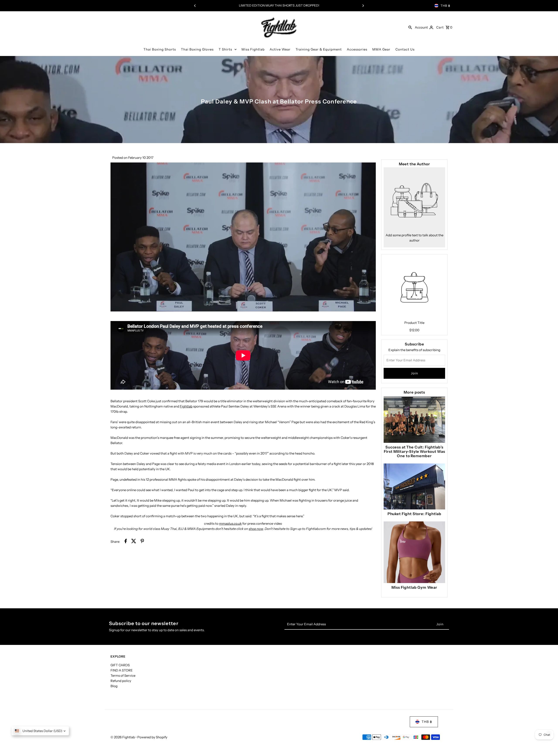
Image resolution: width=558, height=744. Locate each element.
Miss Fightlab (253, 49)
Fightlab (186, 406)
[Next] (363, 5)
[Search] (410, 27)
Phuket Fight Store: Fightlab (414, 514)
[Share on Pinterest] (142, 542)
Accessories (357, 49)
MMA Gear (381, 49)
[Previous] (195, 5)
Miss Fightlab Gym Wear (414, 587)
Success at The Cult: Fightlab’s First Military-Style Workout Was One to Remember (414, 451)
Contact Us (405, 49)
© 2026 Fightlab (123, 737)
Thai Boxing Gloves (197, 49)
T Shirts (225, 49)
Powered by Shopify (152, 737)
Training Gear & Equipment (319, 49)
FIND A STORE (122, 670)
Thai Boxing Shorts (159, 49)
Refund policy (121, 681)
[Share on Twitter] (133, 542)
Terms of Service (123, 675)
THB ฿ (445, 6)
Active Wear (280, 49)
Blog (114, 686)
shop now (256, 529)
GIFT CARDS (120, 665)
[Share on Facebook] (125, 542)
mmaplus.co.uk (230, 523)
